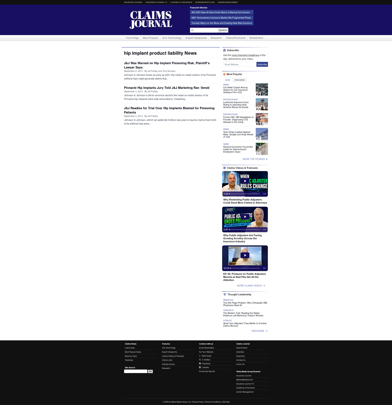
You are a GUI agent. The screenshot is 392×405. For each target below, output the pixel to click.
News (226, 84)
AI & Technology (172, 38)
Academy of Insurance (181, 2)
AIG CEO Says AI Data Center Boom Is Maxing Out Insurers (221, 12)
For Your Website (206, 351)
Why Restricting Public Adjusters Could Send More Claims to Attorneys (245, 201)
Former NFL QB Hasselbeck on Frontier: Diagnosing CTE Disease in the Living (238, 119)
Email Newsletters (206, 347)
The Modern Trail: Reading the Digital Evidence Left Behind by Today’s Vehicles (243, 314)
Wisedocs (228, 300)
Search (223, 30)
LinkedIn (205, 367)
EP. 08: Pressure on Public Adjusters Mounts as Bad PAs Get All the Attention (244, 277)
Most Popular (150, 38)
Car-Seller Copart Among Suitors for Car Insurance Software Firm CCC (235, 90)
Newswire (166, 368)
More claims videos (249, 285)
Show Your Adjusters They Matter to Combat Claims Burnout (244, 324)
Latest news (130, 347)
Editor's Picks (230, 99)
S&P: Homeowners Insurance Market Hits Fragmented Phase (221, 17)
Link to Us (240, 364)
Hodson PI (228, 310)
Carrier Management (228, 2)
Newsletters (256, 38)
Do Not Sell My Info (207, 371)
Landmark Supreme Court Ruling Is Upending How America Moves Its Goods (236, 105)
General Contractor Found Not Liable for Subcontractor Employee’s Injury (238, 149)
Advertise (240, 351)
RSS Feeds (206, 356)
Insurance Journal (133, 2)
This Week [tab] (239, 80)
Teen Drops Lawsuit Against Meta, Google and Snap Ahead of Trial (238, 134)
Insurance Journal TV (156, 2)
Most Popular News (133, 351)
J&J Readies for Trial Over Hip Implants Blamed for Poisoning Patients (169, 110)
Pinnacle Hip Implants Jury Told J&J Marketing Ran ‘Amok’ (167, 87)
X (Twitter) (206, 360)
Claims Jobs (167, 360)
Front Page (132, 38)
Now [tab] (227, 80)
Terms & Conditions (213, 401)
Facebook (206, 363)
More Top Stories (254, 159)
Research (216, 38)
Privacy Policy (197, 401)
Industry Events (168, 364)
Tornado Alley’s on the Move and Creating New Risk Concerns (222, 23)
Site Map (226, 401)
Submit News (241, 347)
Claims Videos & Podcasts (173, 356)
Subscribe (262, 64)
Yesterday (129, 360)
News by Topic (131, 356)
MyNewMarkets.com (204, 2)
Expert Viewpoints (196, 38)
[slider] (244, 193)
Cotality (227, 320)
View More (257, 330)
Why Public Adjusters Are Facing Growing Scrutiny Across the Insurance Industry (242, 238)
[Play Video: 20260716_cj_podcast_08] (245, 255)
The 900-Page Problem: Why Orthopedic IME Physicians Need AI (245, 304)
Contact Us (240, 360)
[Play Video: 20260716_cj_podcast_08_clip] (245, 217)
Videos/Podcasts (236, 38)
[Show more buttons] (265, 193)
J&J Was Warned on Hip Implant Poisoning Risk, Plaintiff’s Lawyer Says (167, 65)
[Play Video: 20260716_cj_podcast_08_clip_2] (245, 181)
